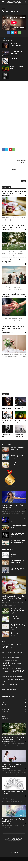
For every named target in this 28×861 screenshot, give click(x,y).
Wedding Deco (11, 679)
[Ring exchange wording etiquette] (14, 307)
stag (10, 674)
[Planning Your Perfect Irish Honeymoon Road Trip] (5, 449)
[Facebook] (8, 32)
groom (6, 663)
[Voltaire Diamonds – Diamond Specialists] (5, 555)
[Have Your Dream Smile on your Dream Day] (5, 619)
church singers (19, 652)
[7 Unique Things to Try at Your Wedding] (5, 465)
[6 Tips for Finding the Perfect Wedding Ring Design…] (14, 756)
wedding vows (13, 689)
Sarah (4, 13)
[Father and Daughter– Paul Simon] (5, 53)
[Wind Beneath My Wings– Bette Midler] (21, 429)
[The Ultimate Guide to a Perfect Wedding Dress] (5, 457)
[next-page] (25, 39)
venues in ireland (18, 676)
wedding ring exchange (7, 687)
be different (10, 644)
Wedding (4, 679)
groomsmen (18, 663)
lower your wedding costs (7, 668)
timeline (12, 676)
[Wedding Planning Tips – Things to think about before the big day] (14, 241)
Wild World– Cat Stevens (17, 74)
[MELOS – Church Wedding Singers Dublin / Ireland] (5, 535)
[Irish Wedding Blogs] (10, 487)
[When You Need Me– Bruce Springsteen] (5, 45)
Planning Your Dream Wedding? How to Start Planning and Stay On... (13, 328)
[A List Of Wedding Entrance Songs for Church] (5, 562)
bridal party (22, 644)
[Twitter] (12, 32)
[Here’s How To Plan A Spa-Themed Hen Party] (5, 634)
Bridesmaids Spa (5, 649)
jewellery (13, 665)
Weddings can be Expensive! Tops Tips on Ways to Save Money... (14, 192)
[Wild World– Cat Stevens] (5, 76)
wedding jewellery (16, 681)
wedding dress (19, 679)
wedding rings (16, 687)
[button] (26, 2)
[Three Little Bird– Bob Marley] (5, 68)
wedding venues (5, 689)
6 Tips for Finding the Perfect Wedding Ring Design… (12, 765)
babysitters (4, 644)
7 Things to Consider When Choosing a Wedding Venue (21, 160)
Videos (7, 6)
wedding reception (13, 684)
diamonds (5, 655)
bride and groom (13, 647)
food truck (15, 660)
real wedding (17, 671)
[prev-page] (23, 39)
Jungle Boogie (18, 665)
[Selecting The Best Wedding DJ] (5, 520)
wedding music (5, 684)
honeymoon (6, 665)
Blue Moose (16, 644)
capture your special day (15, 649)
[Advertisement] (14, 97)
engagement (17, 657)
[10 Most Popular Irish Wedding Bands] (5, 527)
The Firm (7, 676)
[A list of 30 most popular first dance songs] (14, 497)
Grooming (13, 663)
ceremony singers (11, 652)
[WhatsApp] (19, 32)
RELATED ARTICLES (6, 38)
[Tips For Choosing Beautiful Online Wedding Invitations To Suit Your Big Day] (5, 626)
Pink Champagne (5, 671)
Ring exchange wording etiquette (13, 294)
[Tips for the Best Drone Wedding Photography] (14, 275)
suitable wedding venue (17, 674)
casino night (4, 652)
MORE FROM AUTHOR (7, 40)
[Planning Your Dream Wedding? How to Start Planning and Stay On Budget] (14, 344)
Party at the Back (17, 668)
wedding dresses (6, 682)
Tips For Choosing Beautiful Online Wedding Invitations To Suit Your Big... (18, 626)
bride (5, 647)
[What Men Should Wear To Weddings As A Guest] (5, 570)
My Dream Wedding (6, 195)
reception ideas (5, 674)
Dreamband (11, 655)
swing (3, 676)
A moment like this (6, 159)
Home (3, 6)
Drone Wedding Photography (8, 657)
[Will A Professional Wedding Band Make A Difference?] (5, 542)
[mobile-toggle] (2, 2)
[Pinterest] (15, 32)
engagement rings (7, 660)
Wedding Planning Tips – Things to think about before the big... (14, 226)
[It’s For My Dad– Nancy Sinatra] (5, 61)
